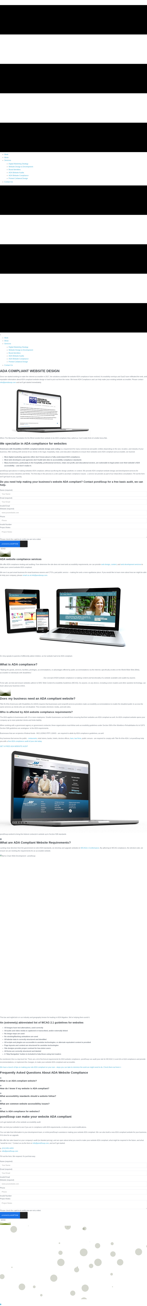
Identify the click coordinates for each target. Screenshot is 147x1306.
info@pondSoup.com (41, 1143)
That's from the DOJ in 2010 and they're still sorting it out (21, 678)
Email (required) (6, 498)
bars (72, 738)
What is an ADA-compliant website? (18, 1081)
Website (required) (7, 509)
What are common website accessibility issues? (25, 1104)
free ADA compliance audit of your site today (25, 741)
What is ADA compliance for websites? (20, 1111)
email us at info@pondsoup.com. (35, 575)
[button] (73, 1079)
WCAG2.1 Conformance (90, 848)
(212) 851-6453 (8, 1148)
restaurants (32, 738)
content (114, 564)
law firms (77, 738)
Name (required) (6, 490)
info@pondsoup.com (8, 382)
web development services (131, 564)
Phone (2, 517)
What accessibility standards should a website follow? (28, 1096)
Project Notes (5, 527)
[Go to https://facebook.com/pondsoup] (73, 1304)
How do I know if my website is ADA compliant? (24, 1088)
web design (105, 564)
